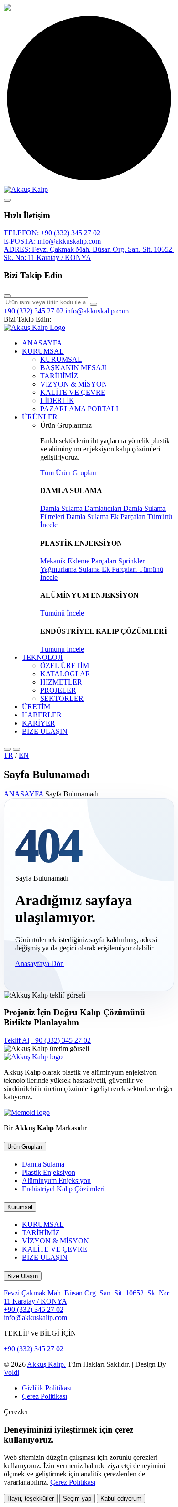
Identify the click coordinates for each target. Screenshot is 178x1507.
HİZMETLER (61, 682)
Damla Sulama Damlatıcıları (81, 508)
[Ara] (93, 304)
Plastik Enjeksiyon (48, 1172)
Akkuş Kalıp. (46, 1364)
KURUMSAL (43, 351)
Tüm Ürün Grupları (68, 473)
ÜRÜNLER (40, 417)
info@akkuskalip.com (97, 311)
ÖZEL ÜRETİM (64, 665)
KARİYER (38, 723)
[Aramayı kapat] (7, 295)
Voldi (11, 1372)
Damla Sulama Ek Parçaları (106, 516)
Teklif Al (16, 1040)
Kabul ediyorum (120, 1498)
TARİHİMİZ (59, 376)
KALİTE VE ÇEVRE (72, 392)
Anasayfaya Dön (39, 963)
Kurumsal (19, 1207)
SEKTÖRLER (62, 698)
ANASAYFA (42, 343)
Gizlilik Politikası (47, 1388)
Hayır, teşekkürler (30, 1498)
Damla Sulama (43, 1164)
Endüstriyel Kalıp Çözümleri (63, 1189)
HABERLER (42, 715)
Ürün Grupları (24, 1146)
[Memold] (27, 1112)
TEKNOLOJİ (42, 657)
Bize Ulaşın (22, 1276)
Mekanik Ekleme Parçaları (79, 561)
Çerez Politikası (44, 1396)
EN (24, 755)
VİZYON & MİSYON (73, 384)
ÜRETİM (36, 707)
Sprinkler (131, 561)
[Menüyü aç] (16, 749)
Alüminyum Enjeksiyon (56, 1180)
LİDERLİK (57, 400)
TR (8, 755)
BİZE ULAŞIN (45, 731)
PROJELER (58, 690)
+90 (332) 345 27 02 (33, 311)
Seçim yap (77, 1498)
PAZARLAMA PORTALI (79, 409)
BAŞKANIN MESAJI (73, 367)
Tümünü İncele (62, 613)
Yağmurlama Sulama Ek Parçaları (89, 569)
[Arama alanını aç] (7, 749)
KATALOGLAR (65, 674)
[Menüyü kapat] (7, 200)
